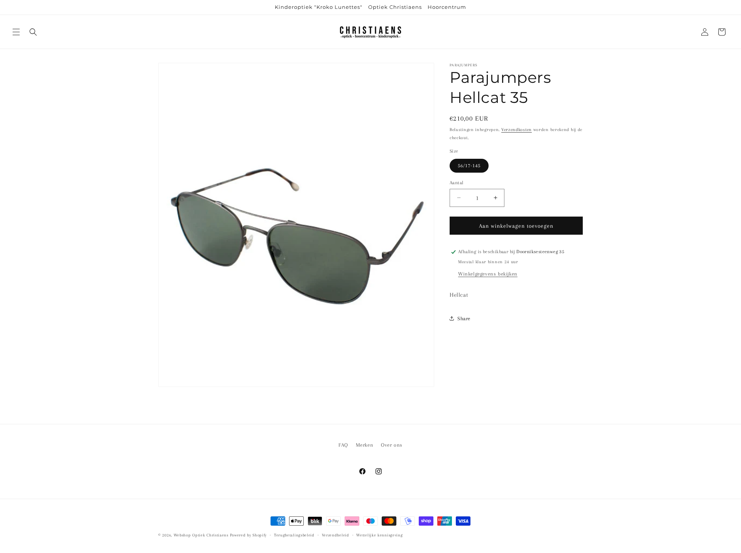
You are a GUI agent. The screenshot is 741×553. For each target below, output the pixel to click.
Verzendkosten (516, 129)
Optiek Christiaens (395, 7)
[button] (16, 32)
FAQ (343, 445)
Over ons (392, 445)
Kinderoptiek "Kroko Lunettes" (318, 7)
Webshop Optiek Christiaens (201, 535)
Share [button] (463, 318)
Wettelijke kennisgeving (379, 535)
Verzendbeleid (335, 535)
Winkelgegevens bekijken (488, 274)
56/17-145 (469, 165)
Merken (365, 445)
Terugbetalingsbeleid (294, 535)
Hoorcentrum (447, 7)
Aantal (456, 182)
